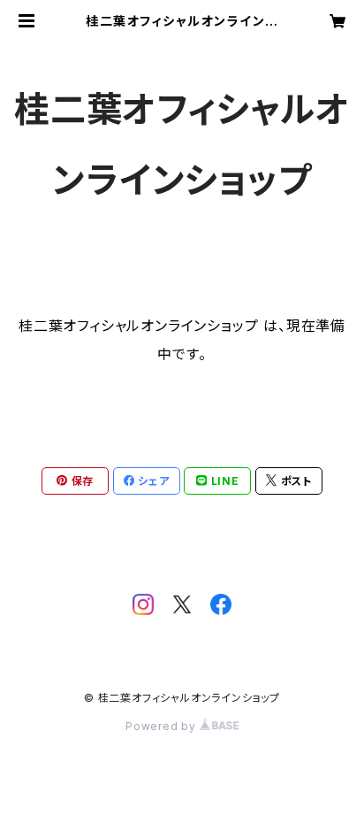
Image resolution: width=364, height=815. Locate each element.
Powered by (162, 726)
